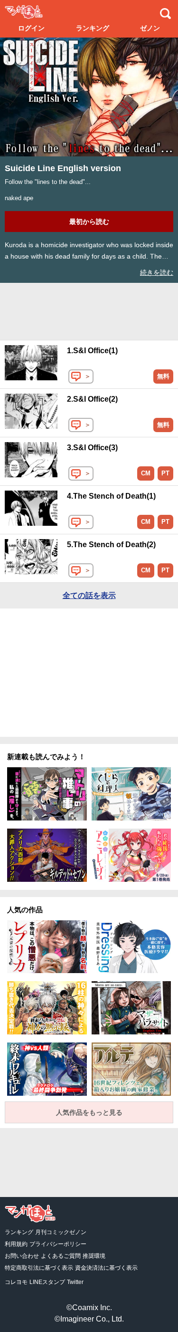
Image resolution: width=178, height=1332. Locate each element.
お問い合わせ (22, 1256)
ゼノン (150, 28)
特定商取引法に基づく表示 (39, 1267)
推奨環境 (94, 1256)
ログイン (31, 28)
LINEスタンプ (47, 1282)
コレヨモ (16, 1282)
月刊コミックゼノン (60, 1232)
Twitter (75, 1282)
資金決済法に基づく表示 (106, 1267)
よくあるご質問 (61, 1256)
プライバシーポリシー (57, 1244)
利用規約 (16, 1244)
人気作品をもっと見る (89, 1112)
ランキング (92, 28)
